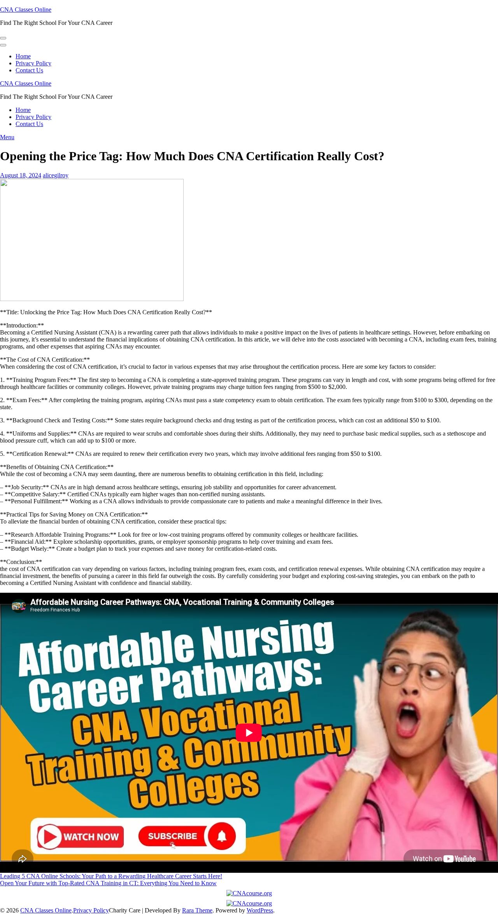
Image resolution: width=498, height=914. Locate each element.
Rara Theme (197, 910)
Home (23, 56)
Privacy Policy (33, 63)
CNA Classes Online (25, 9)
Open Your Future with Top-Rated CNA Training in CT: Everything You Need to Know (108, 883)
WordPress (260, 910)
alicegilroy (55, 175)
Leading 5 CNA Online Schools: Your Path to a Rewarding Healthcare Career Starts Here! (111, 876)
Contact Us (29, 70)
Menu (7, 137)
